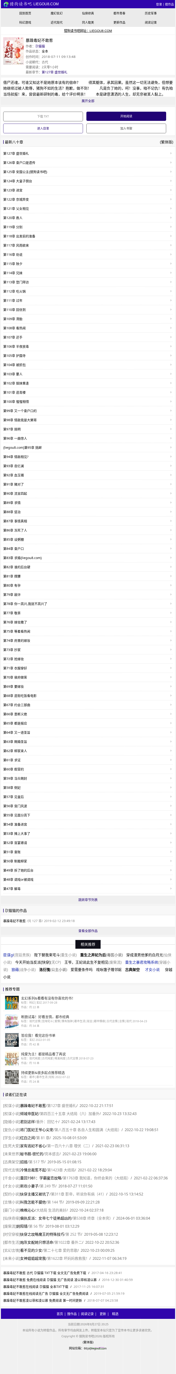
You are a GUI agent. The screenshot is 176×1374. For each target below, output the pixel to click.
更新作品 (119, 22)
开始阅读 (126, 116)
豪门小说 (11, 1210)
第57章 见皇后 (13, 797)
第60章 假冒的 (13, 769)
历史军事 (151, 13)
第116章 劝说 (12, 254)
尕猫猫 (40, 46)
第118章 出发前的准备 (19, 236)
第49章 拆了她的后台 (18, 870)
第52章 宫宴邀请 (15, 842)
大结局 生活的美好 (51, 1210)
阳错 (22, 1226)
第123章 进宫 (12, 190)
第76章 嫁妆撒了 (15, 622)
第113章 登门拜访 (16, 282)
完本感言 (52, 1153)
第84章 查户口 (13, 548)
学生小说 (11, 1137)
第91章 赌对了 (13, 484)
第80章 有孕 (12, 585)
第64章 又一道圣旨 (16, 732)
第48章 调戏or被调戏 (18, 879)
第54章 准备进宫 (15, 824)
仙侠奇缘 (11, 1218)
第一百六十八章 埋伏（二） (69, 1145)
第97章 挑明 (12, 429)
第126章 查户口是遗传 (19, 162)
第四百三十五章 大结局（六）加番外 (69, 1113)
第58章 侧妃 (12, 787)
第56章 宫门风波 (15, 806)
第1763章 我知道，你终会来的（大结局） (97, 1178)
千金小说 (11, 1178)
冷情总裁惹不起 (33, 1169)
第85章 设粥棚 (13, 539)
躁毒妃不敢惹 (33, 1105)
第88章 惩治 (12, 512)
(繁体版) (166, 142)
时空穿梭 (11, 1234)
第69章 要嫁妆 (13, 686)
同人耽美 (88, 22)
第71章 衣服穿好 (15, 668)
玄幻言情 (11, 1250)
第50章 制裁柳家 (15, 861)
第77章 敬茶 (12, 613)
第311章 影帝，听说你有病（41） (78, 1194)
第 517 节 (36, 1161)
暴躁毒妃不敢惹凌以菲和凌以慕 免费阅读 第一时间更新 (42, 1300)
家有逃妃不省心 (33, 1145)
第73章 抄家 (12, 649)
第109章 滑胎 (12, 319)
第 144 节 (55, 1202)
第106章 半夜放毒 (16, 346)
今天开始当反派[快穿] (38, 962)
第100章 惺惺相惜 (16, 401)
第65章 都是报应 (15, 723)
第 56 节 (35, 1226)
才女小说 (152, 969)
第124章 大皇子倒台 (17, 181)
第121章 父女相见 (16, 208)
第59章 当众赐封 (15, 778)
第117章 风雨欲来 (16, 245)
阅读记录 (151, 22)
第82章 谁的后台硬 (16, 567)
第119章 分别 (12, 227)
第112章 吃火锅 (14, 291)
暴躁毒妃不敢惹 (14, 921)
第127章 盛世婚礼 (54, 72)
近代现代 (57, 22)
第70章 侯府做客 (15, 677)
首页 (60, 1314)
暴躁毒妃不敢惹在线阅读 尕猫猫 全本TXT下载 (35, 1286)
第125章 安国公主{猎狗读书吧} (25, 172)
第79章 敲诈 (12, 594)
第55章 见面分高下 (16, 815)
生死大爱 (11, 1145)
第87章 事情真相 (15, 521)
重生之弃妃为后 (101, 954)
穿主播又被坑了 (35, 1194)
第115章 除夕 (12, 263)
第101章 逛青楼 (14, 392)
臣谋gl (17, 954)
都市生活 (11, 1242)
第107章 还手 (12, 337)
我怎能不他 (33, 1202)
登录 (159, 4)
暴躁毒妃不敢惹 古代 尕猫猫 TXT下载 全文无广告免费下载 (44, 1273)
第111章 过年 (12, 300)
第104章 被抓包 (14, 365)
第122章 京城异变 (16, 199)
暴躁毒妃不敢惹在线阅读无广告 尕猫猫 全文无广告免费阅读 (45, 1293)
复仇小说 (11, 1129)
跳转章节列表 (88, 899)
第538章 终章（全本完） (93, 1218)
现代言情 (11, 1169)
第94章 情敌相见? (15, 456)
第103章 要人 (12, 374)
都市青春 (119, 13)
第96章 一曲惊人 (15, 438)
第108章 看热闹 (14, 328)
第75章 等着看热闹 (16, 631)
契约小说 (11, 1194)
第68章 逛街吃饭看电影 (20, 695)
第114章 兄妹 (12, 273)
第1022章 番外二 (68, 1242)
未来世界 (11, 1153)
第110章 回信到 (14, 309)
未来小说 (11, 1258)
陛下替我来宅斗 (55, 954)
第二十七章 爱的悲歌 (60, 1250)
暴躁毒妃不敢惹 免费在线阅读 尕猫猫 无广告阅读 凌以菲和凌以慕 (50, 1279)
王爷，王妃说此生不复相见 (93, 962)
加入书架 (126, 128)
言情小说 (11, 1202)
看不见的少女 (31, 1250)
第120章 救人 (12, 218)
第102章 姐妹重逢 (16, 383)
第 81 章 (43, 1137)
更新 (103, 1314)
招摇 (24, 1161)
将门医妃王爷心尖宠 (36, 1129)
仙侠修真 (88, 13)
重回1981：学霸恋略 (40, 1178)
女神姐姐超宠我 (33, 1258)
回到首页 (25, 13)
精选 (115, 1314)
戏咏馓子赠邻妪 (109, 969)
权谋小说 (11, 1105)
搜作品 (169, 4)
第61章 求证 (12, 760)
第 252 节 (73, 1234)
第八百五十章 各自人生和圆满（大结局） (88, 1129)
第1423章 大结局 (61, 1169)
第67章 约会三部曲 (16, 705)
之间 (27, 1137)
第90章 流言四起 (15, 493)
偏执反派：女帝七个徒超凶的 (46, 1218)
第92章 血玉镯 (13, 475)
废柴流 (9, 1226)
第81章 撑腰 (12, 576)
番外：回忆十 (47, 1121)
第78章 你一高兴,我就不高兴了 (25, 604)
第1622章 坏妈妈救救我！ (68, 1258)
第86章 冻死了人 (15, 530)
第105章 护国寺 (14, 355)
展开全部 (88, 101)
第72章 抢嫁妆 (13, 659)
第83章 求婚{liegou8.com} (22, 558)
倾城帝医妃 (29, 1113)
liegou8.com (46, 4)
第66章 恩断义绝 (15, 714)
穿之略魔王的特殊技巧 (42, 1234)
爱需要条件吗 (82, 969)
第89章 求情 (12, 502)
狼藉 (23, 969)
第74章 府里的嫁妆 (16, 640)
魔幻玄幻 (57, 13)
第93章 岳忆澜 (13, 466)
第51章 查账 (12, 852)
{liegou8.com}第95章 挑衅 (22, 447)
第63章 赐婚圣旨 (15, 741)
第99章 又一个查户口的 (20, 411)
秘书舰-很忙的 (31, 1153)
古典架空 (132, 969)
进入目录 (43, 128)
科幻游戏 (25, 22)
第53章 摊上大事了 (16, 833)
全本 (45, 51)
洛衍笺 (53, 969)
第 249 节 (47, 1186)
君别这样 (27, 1121)
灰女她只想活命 (36, 1242)
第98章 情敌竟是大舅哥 (20, 420)
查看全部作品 (88, 930)
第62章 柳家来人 (15, 751)
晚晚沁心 (27, 1210)
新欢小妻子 (29, 1186)
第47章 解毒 (12, 888)
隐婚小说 (11, 1121)
